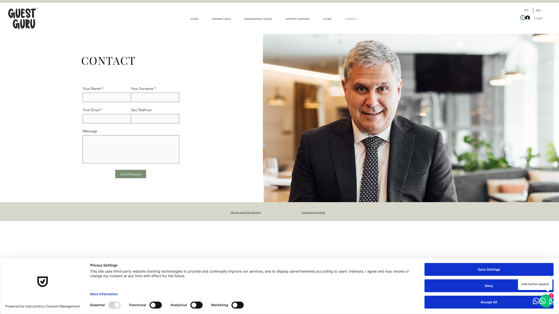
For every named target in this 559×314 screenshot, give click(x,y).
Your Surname (142, 88)
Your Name (92, 88)
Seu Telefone (141, 110)
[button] (301, 19)
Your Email (91, 110)
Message (90, 131)
